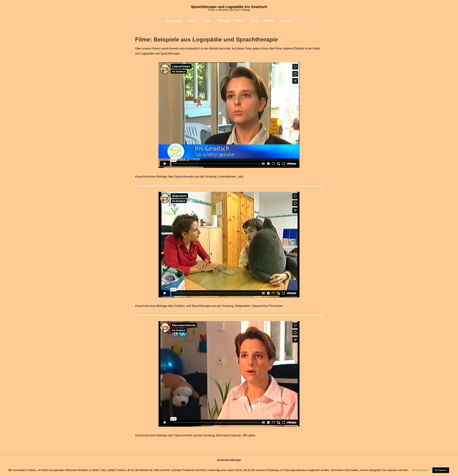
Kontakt (286, 20)
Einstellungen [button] (420, 470)
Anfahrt (269, 20)
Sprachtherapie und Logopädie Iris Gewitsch (229, 7)
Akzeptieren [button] (441, 470)
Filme (240, 20)
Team (207, 20)
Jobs (253, 20)
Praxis (192, 20)
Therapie (224, 20)
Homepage (173, 20)
